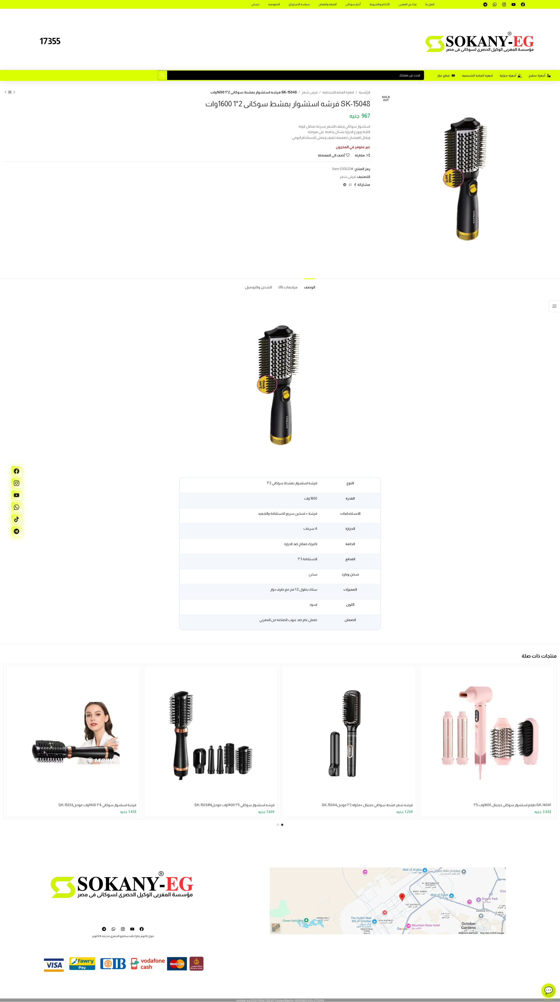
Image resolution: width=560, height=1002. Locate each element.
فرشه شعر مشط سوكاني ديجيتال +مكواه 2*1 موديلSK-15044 (367, 805)
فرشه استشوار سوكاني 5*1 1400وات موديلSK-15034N (234, 805)
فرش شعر (310, 92)
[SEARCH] (162, 75)
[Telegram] (485, 4)
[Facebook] (523, 4)
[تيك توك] (16, 519)
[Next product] (5, 92)
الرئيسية (364, 92)
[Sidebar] (554, 306)
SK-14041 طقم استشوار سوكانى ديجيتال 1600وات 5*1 (512, 805)
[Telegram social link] (345, 185)
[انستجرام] (16, 482)
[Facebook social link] (355, 185)
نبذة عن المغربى (408, 4)
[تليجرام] (16, 531)
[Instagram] (504, 4)
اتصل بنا (429, 4)
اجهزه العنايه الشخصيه (338, 92)
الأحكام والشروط (379, 4)
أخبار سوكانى (353, 4)
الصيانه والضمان (327, 4)
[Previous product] (14, 92)
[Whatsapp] (494, 4)
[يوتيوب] (16, 495)
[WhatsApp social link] (350, 185)
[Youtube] (513, 4)
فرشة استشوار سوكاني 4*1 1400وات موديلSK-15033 (97, 805)
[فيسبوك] (16, 470)
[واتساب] (16, 507)
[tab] (309, 285)
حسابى (255, 4)
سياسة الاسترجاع (299, 4)
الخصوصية (274, 4)
